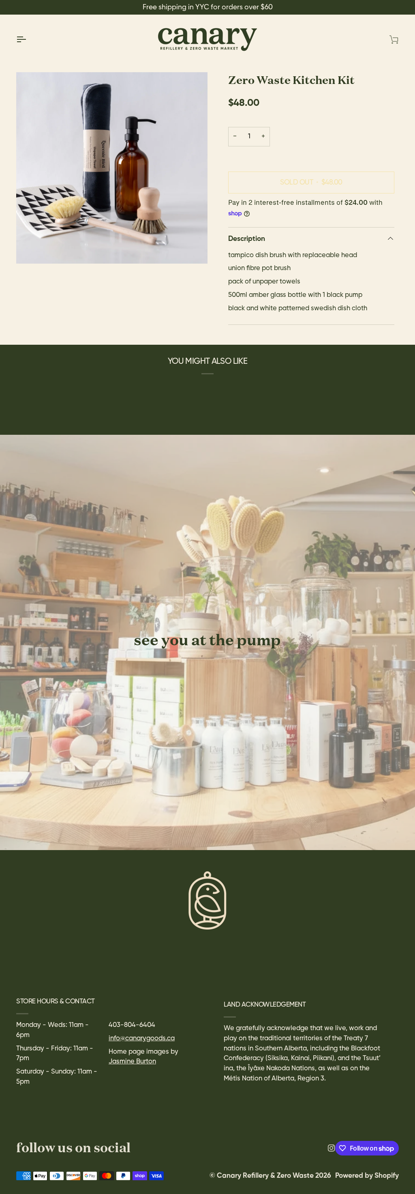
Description (246, 239)
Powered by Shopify (367, 1175)
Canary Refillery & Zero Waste (266, 1175)
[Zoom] (112, 168)
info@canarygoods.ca (142, 1038)
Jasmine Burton (132, 1061)
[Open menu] (28, 39)
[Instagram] (331, 1148)
